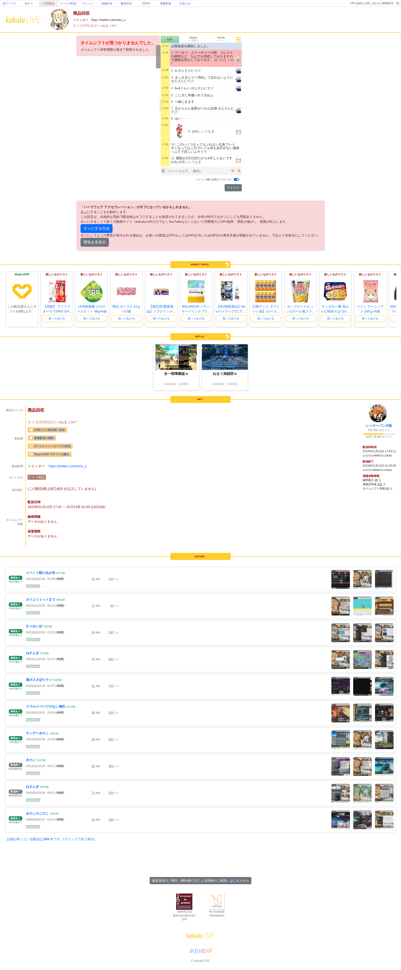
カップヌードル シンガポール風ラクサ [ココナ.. (300, 311)
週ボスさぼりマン (39, 679)
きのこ (31, 760)
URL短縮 (356, 3)
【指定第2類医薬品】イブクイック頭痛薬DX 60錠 (161, 311)
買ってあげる (57, 318)
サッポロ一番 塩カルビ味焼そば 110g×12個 (335, 311)
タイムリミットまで (40, 599)
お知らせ (185, 3)
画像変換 (165, 3)
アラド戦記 (36, 477)
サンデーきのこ (37, 733)
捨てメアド (9, 3)
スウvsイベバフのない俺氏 (45, 706)
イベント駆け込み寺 (40, 573)
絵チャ (29, 3)
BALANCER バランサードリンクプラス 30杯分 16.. (196, 311)
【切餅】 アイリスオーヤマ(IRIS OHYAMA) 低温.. (57, 311)
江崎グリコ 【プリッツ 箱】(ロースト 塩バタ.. (266, 311)
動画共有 (126, 3)
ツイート (233, 187)
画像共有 (107, 3)
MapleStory (33, 586)
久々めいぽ (34, 626)
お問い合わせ (372, 3)
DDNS (146, 3)
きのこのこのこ (37, 813)
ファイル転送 (68, 3)
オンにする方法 (97, 228)
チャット (87, 3)
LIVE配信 (48, 3)
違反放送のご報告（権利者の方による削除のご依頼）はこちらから (200, 880)
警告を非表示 (95, 242)
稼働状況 (388, 3)
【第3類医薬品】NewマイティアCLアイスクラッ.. (231, 311)
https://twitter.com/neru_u (68, 466)
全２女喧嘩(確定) (86, 25)
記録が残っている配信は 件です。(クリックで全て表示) (51, 839)
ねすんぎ (32, 653)
